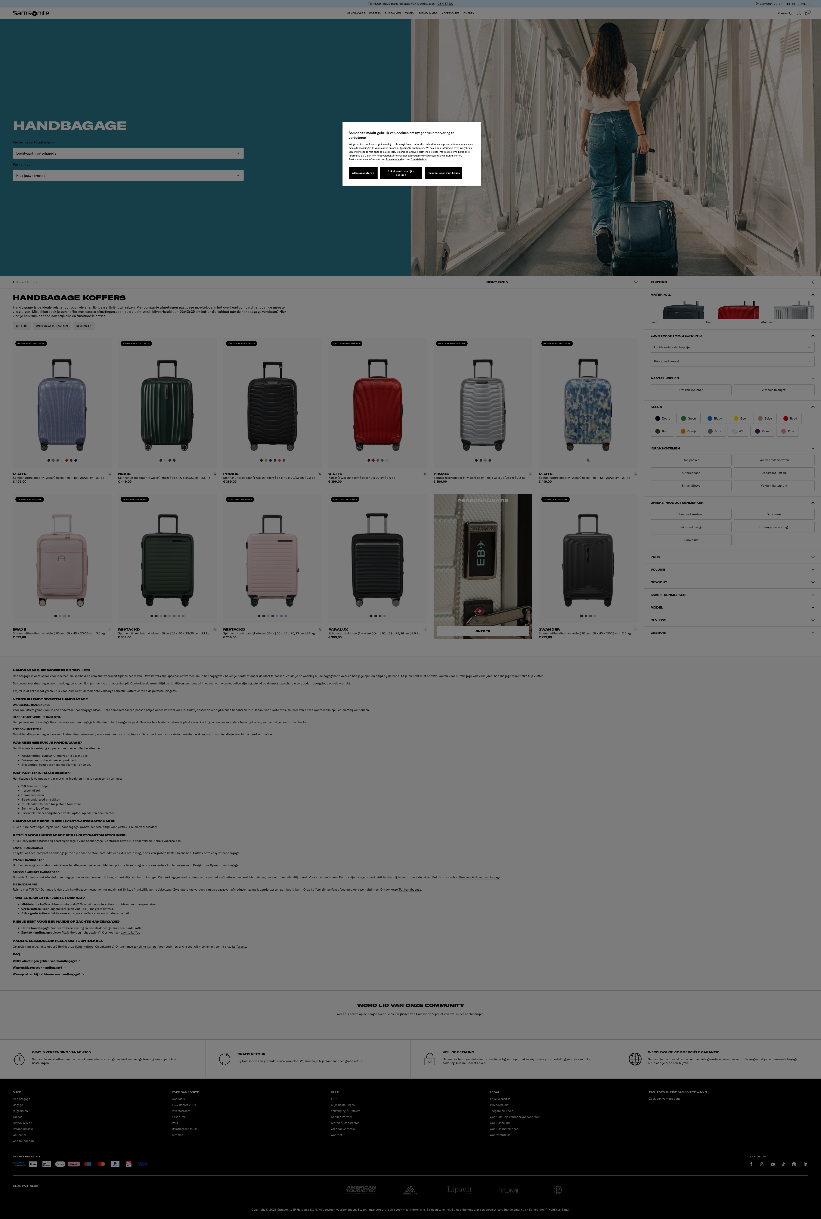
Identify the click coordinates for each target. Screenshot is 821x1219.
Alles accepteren (363, 172)
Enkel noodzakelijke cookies (401, 173)
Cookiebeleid (419, 159)
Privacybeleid (394, 159)
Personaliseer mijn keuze (443, 172)
